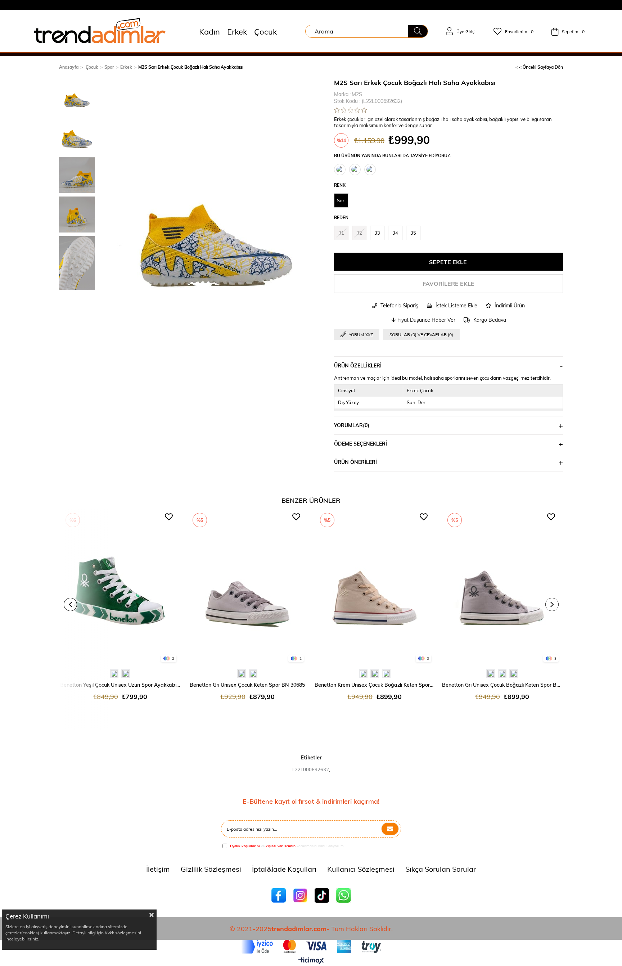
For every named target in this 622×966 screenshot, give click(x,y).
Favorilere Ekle (169, 517)
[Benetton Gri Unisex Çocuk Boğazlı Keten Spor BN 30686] (502, 587)
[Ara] (418, 31)
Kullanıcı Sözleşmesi (361, 869)
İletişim (158, 869)
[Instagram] (300, 895)
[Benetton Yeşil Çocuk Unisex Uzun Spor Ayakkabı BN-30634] (120, 587)
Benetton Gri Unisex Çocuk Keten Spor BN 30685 (247, 684)
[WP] (343, 895)
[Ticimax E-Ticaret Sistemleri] (311, 961)
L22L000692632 (310, 769)
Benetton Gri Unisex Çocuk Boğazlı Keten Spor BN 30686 (502, 684)
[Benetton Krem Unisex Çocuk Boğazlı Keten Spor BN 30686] (375, 587)
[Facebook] (278, 895)
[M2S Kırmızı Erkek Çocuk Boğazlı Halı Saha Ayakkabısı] (355, 169)
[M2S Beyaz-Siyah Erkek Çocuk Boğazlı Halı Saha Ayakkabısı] (370, 169)
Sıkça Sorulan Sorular (440, 869)
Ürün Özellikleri (358, 365)
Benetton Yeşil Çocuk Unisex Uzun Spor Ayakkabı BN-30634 (120, 684)
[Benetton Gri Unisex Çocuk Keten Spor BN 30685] (247, 587)
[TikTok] (322, 895)
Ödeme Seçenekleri (360, 443)
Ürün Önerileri (355, 462)
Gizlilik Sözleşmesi (211, 869)
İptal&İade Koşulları (284, 869)
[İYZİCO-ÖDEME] (311, 946)
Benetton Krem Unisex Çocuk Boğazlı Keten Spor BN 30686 (375, 684)
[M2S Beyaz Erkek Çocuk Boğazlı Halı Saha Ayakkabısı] (340, 169)
